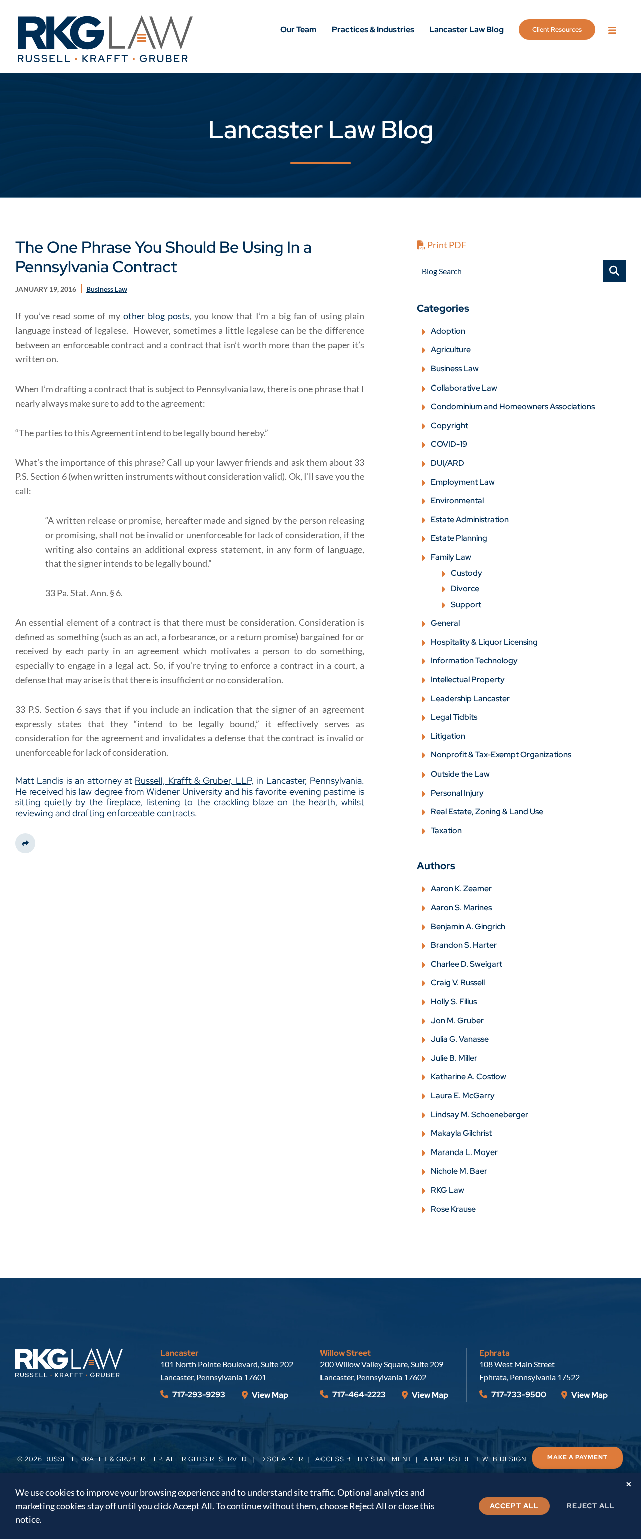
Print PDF (446, 244)
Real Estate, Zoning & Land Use (487, 811)
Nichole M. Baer (459, 1171)
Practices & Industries (373, 29)
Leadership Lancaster (470, 698)
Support (466, 604)
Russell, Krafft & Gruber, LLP (193, 780)
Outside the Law (460, 773)
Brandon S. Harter (464, 945)
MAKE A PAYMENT (577, 1457)
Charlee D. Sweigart (466, 964)
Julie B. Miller (454, 1058)
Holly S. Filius (454, 1001)
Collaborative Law (464, 387)
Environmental (457, 500)
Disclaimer (281, 1459)
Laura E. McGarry (463, 1095)
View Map (269, 1395)
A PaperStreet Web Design (475, 1459)
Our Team (298, 29)
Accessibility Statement (363, 1459)
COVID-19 (449, 444)
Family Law (451, 557)
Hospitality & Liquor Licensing (484, 642)
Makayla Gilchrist (461, 1133)
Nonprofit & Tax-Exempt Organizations (501, 754)
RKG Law (447, 1190)
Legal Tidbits (454, 717)
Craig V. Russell (458, 982)
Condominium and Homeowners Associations (513, 406)
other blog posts (156, 315)
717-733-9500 (518, 1394)
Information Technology (474, 660)
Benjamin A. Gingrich (468, 926)
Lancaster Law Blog (466, 29)
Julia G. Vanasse (460, 1039)
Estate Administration (470, 519)
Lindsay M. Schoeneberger (479, 1114)
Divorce (465, 588)
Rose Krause (453, 1209)
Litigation (448, 736)
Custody (466, 573)
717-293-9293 (198, 1394)
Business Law (455, 368)
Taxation (446, 830)
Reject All (591, 1505)
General (445, 623)
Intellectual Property (468, 679)
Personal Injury (457, 793)
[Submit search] (614, 271)
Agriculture (451, 349)
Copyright (449, 425)
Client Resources (557, 29)
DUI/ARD (447, 463)
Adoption (448, 331)
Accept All (514, 1505)
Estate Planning (459, 538)
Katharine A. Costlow (468, 1076)
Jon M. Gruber (457, 1020)
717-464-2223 (358, 1394)
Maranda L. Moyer (464, 1152)
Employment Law (463, 482)
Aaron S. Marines (461, 907)
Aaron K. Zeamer (461, 888)
